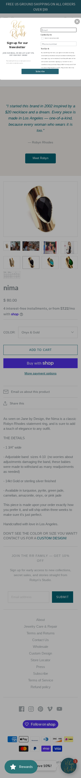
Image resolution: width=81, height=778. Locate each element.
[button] (77, 21)
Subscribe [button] (40, 71)
